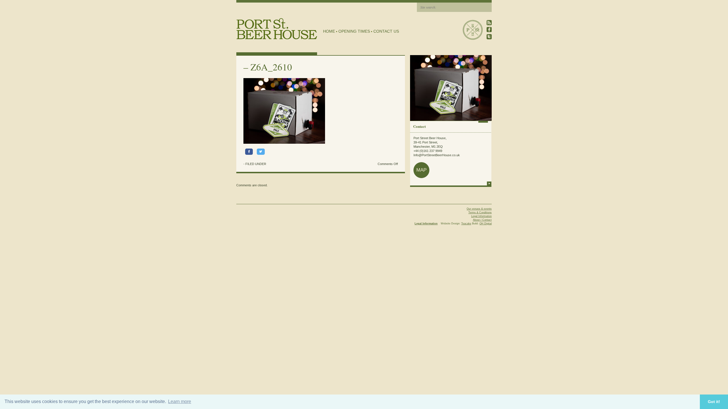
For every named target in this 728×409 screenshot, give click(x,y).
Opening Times (354, 31)
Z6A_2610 (271, 66)
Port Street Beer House (473, 30)
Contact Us (386, 31)
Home (329, 31)
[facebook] (489, 29)
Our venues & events (479, 208)
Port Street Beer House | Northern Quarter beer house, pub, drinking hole (277, 28)
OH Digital (485, 223)
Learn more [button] (179, 401)
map (421, 170)
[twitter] (489, 36)
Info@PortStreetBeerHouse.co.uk (436, 155)
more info (489, 183)
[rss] (489, 22)
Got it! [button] (714, 401)
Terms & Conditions (480, 212)
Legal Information (481, 216)
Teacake (466, 223)
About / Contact (482, 219)
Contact (419, 126)
